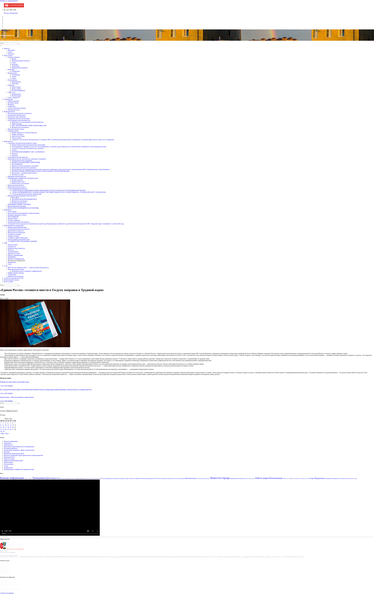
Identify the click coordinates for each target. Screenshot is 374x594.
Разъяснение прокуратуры (16, 115)
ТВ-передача (16, 75)
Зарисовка (15, 83)
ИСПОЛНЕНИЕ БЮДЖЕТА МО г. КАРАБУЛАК (28, 152)
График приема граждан (16, 273)
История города (13, 103)
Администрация (13, 131)
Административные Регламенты (18, 222)
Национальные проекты (20, 68)
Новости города (9, 459)
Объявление (16, 71)
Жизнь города (16, 89)
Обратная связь (17, 124)
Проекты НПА (13, 218)
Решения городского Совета (17, 215)
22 (1, 429)
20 (13, 427)
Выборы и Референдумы (16, 259)
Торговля (15, 155)
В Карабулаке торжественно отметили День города (14, 382)
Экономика (15, 66)
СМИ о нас (11, 92)
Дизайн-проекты (17, 180)
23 (3, 429)
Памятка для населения (15, 276)
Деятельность (8, 141)
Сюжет (14, 76)
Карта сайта (4, 550)
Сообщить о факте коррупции (18, 238)
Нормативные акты (18, 182)
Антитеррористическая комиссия (19, 120)
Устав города (12, 211)
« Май (2, 433)
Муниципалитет (9, 111)
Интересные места (14, 110)
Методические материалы (20, 127)
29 (1, 431)
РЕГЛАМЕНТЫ (17, 164)
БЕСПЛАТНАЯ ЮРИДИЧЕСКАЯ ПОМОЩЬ (23, 208)
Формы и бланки (13, 236)
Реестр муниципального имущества (20, 113)
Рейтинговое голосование (20, 183)
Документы (8, 210)
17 (6, 427)
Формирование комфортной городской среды (23, 178)
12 (10, 425)
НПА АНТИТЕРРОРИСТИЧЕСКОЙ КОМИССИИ (29, 125)
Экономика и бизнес (352, 478)
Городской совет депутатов (17, 117)
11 (8, 425)
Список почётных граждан (17, 108)
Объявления (12, 262)
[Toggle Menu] (1, 45)
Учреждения (12, 274)
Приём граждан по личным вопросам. (24, 132)
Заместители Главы (18, 136)
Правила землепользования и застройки (25, 166)
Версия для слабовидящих (15, 549)
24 (6, 429)
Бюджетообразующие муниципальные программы (28, 145)
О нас (6, 266)
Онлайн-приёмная (14, 220)
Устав (9, 264)
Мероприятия (16, 82)
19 (10, 427)
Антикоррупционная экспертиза (18, 229)
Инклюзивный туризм (11, 280)
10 (6, 425)
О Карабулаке (8, 99)
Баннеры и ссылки (14, 253)
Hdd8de (10, 386)
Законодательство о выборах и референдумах (27, 271)
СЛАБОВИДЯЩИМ (15, 5)
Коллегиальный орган (19, 203)
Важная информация (11, 441)
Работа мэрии (16, 87)
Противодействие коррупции (13, 225)
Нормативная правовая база (17, 227)
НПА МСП (15, 197)
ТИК (5, 243)
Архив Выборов (13, 252)
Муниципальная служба (16, 269)
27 (13, 429)
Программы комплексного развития (24, 167)
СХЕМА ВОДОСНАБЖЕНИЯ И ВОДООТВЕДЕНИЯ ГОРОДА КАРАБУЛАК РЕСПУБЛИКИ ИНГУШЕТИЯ (49, 190)
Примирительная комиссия (17, 176)
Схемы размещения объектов (17, 189)
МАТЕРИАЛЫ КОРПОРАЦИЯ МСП (24, 199)
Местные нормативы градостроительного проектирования (23, 455)
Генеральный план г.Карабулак (22, 160)
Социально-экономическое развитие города (22, 143)
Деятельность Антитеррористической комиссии (28, 122)
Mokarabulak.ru (7, 35)
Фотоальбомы (12, 80)
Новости (7, 48)
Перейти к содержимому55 (9, 1)
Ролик (14, 78)
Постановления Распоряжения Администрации (23, 213)
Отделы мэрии (16, 138)
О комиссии (12, 246)
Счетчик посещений (7, 593)
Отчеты (14, 150)
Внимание (11, 69)
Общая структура (17, 134)
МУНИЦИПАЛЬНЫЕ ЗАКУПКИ (19, 204)
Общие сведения (13, 101)
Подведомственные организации (19, 118)
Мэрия (14, 59)
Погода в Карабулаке (11, 13)
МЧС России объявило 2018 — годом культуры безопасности (28, 267)
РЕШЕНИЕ (11, 257)
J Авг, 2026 (3, 386)
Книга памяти (8, 281)
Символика (11, 106)
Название (11, 104)
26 (10, 429)
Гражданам (7, 443)
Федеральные (16, 94)
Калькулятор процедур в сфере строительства (19, 450)
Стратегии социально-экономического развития (28, 148)
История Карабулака (18, 90)
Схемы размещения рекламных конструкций (26, 194)
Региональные (16, 96)
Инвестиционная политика (17, 206)
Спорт (10, 52)
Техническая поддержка (7, 552)
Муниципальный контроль (21, 61)
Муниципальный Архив (16, 129)
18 (8, 427)
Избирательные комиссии (16, 248)
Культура (11, 54)
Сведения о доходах (14, 234)
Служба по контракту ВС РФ (13, 278)
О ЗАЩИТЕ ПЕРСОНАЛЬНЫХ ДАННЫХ (22, 241)
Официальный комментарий (13, 460)
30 (3, 431)
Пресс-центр (8, 55)
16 (3, 427)
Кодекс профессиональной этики (19, 239)
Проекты (15, 153)
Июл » (7, 433)
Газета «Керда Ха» (14, 97)
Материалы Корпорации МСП (14, 453)
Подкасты (11, 85)
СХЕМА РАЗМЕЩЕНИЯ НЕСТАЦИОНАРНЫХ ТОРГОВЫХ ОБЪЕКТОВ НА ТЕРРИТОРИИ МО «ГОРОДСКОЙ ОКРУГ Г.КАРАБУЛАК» (59, 192)
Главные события (13, 57)
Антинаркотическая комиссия (18, 157)
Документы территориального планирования (19, 446)
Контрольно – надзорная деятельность (24, 173)
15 (1, 427)
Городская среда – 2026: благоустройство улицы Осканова (17, 397)
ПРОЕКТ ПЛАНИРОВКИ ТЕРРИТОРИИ (26, 162)
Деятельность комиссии (16, 231)
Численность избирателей (16, 260)
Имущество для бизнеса (20, 201)
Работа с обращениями (15, 255)
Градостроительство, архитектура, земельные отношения (27, 159)
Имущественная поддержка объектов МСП (22, 196)
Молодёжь (11, 50)
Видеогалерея (12, 73)
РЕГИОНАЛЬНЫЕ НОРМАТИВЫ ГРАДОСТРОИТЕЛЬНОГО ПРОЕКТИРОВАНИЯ (40, 171)
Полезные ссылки (18, 175)
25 (8, 429)
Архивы (2, 411)
